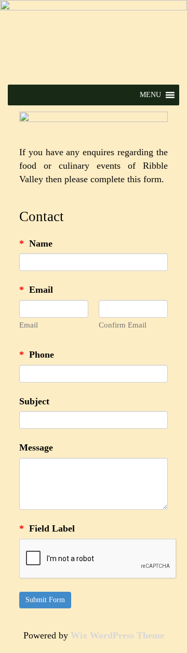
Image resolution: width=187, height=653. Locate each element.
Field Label (47, 528)
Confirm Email (122, 324)
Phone (36, 354)
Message (36, 447)
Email (36, 289)
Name (35, 243)
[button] (150, 95)
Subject (34, 401)
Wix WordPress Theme (117, 635)
